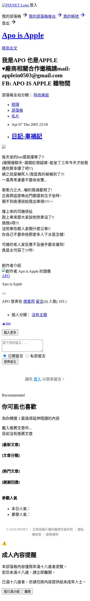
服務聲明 (52, 534)
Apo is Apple (23, 35)
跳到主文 (9, 48)
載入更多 (10, 332)
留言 (39, 301)
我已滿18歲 (12, 591)
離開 (27, 591)
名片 (15, 116)
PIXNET (22, 529)
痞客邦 (29, 301)
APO (6, 276)
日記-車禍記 (27, 136)
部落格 (17, 110)
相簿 (15, 105)
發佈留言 (10, 362)
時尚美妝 (41, 95)
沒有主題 (39, 315)
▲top (6, 323)
